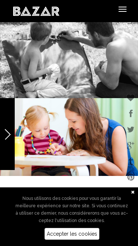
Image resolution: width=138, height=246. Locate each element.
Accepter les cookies (72, 234)
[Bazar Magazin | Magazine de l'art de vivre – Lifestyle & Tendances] (36, 10)
